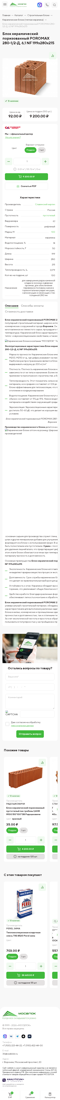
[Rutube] (29, 1036)
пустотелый (49, 215)
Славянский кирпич (45, 204)
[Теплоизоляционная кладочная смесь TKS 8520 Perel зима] (25, 903)
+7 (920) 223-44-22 (12, 1045)
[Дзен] (23, 1036)
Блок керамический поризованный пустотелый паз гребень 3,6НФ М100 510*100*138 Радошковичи (25, 811)
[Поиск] (54, 5)
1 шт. (23, 830)
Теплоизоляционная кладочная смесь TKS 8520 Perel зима (23, 934)
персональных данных (22, 725)
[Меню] (5, 4)
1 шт (42, 150)
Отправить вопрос (30, 733)
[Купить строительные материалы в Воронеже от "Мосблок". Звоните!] (19, 1015)
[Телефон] (47, 5)
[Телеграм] (17, 1036)
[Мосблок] (18, 5)
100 (53, 232)
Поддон (30, 150)
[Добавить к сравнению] (52, 55)
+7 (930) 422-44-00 (33, 1045)
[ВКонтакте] (11, 1036)
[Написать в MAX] (4, 1036)
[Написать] (40, 5)
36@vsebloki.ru (10, 1054)
